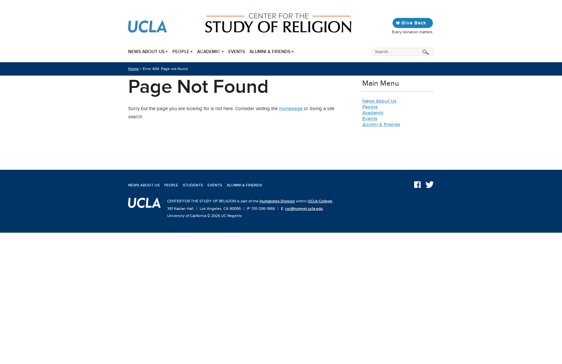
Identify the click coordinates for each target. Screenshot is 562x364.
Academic (209, 51)
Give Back (413, 22)
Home (133, 68)
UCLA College (320, 201)
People (180, 51)
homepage (290, 108)
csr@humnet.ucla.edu (304, 208)
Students (193, 185)
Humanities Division (277, 201)
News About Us (146, 51)
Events (236, 51)
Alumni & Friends (269, 51)
